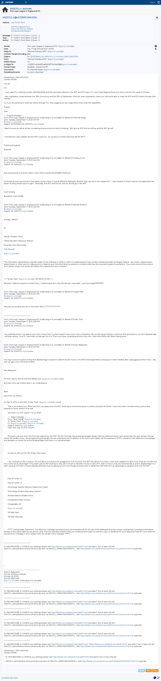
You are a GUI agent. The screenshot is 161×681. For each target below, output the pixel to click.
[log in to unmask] (66, 46)
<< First (15, 35)
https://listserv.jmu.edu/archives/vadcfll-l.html (69, 546)
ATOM (141, 671)
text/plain (31, 72)
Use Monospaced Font (20, 27)
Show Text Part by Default (22, 29)
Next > (29, 35)
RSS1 (149, 671)
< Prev (22, 35)
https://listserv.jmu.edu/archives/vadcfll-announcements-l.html (105, 549)
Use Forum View (18, 22)
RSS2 (155, 671)
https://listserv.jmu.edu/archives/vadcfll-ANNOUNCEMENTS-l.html (109, 661)
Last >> (36, 35)
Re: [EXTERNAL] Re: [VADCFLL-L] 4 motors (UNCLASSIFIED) (52, 57)
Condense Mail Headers (21, 31)
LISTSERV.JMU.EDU (9, 678)
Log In (152, 2)
